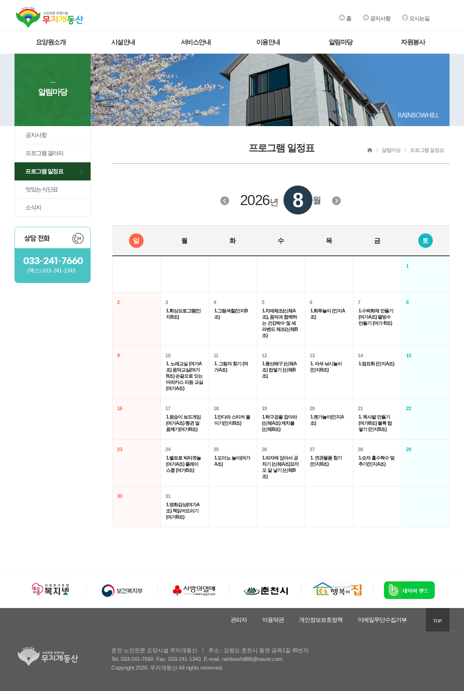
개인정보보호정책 (321, 620)
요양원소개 (51, 42)
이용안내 (268, 42)
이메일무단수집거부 (382, 620)
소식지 (33, 207)
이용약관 (273, 620)
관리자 (239, 620)
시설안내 (123, 42)
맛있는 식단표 (41, 189)
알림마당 (341, 42)
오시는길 (419, 18)
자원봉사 (413, 42)
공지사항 (379, 18)
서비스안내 (196, 42)
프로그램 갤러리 (44, 153)
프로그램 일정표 (44, 171)
